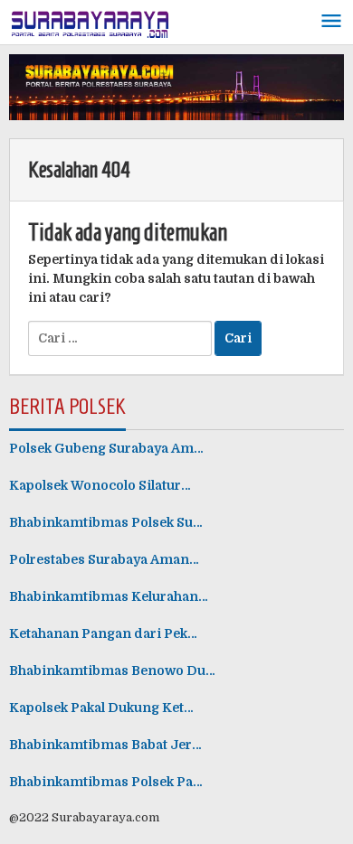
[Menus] (331, 22)
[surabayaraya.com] (90, 21)
